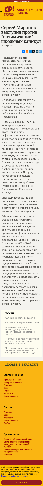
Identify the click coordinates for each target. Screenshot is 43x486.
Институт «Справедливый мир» (18, 439)
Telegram (8, 385)
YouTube (7, 423)
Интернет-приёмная (13, 382)
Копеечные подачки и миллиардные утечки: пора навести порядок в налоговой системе (19, 330)
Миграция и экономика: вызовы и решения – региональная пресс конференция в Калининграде (20, 350)
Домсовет (8, 454)
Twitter (7, 391)
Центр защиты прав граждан (17, 442)
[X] (33, 51)
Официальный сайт (12, 380)
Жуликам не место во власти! (19, 318)
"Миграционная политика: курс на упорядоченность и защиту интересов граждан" (21, 341)
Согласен (21, 482)
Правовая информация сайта (14, 476)
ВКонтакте (8, 393)
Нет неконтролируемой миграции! (21, 323)
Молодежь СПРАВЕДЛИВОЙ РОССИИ (16, 445)
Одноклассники (11, 396)
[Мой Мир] (30, 51)
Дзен (6, 388)
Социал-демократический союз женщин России (18, 450)
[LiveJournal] (37, 51)
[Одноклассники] (27, 51)
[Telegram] (40, 51)
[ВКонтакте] (23, 51)
